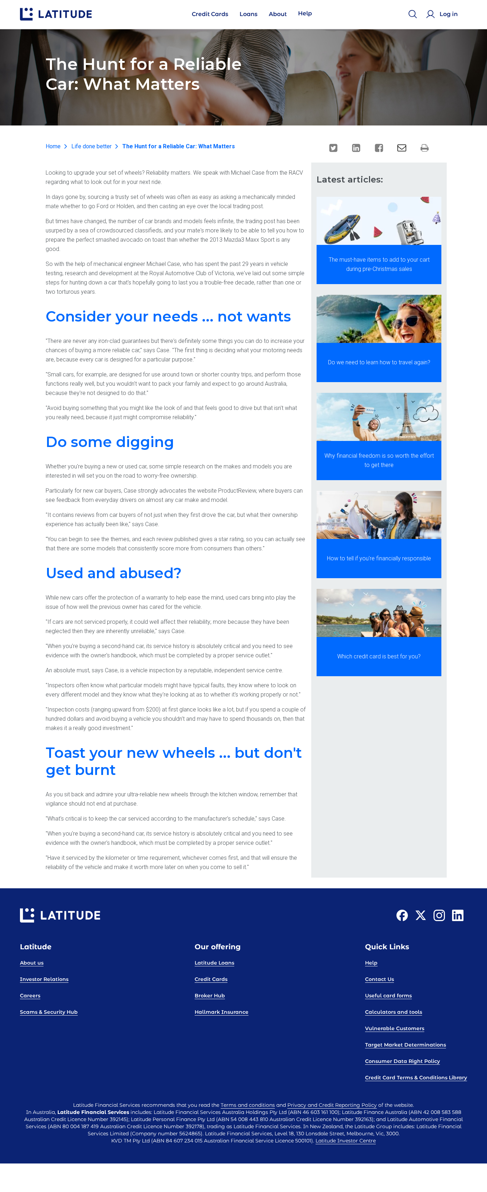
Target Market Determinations (405, 1045)
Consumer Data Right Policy (402, 1061)
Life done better (91, 146)
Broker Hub (210, 995)
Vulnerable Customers (394, 1028)
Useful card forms (388, 995)
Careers (30, 995)
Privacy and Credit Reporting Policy (332, 1105)
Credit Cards (211, 979)
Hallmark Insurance (221, 1012)
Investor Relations (44, 979)
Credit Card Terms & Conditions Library (416, 1077)
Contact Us (379, 979)
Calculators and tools (393, 1012)
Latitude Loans (214, 963)
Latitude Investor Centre (346, 1140)
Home (53, 146)
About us (31, 963)
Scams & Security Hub (49, 1012)
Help (371, 963)
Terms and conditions (248, 1105)
